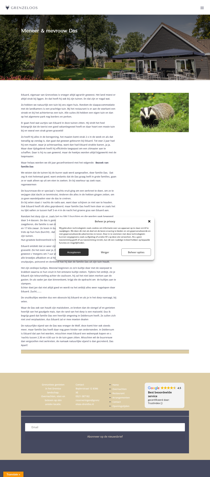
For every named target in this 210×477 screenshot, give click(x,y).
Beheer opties (136, 252)
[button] (149, 221)
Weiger (105, 252)
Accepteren (74, 252)
